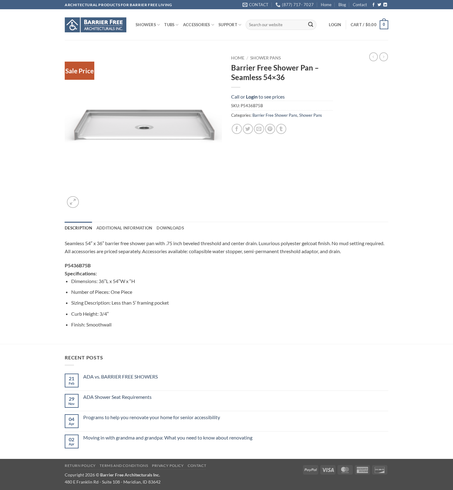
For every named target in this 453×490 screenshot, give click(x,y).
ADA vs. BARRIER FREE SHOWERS (120, 376)
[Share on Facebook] (237, 129)
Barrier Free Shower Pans (274, 115)
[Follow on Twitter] (379, 5)
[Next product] (373, 56)
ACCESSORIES (196, 24)
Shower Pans (265, 57)
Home (326, 4)
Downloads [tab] (170, 227)
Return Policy (80, 465)
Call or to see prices (258, 96)
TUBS (169, 24)
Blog (342, 4)
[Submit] (310, 25)
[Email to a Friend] (259, 129)
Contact (360, 4)
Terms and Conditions (124, 465)
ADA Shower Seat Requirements (117, 397)
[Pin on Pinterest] (270, 129)
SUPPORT (227, 24)
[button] (335, 24)
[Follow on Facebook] (373, 5)
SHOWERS (146, 24)
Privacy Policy (168, 465)
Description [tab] (78, 227)
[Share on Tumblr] (281, 129)
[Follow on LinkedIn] (385, 5)
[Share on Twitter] (248, 129)
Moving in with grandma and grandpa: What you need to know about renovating (167, 437)
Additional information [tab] (124, 227)
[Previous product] (383, 56)
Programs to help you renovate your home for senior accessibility (151, 417)
